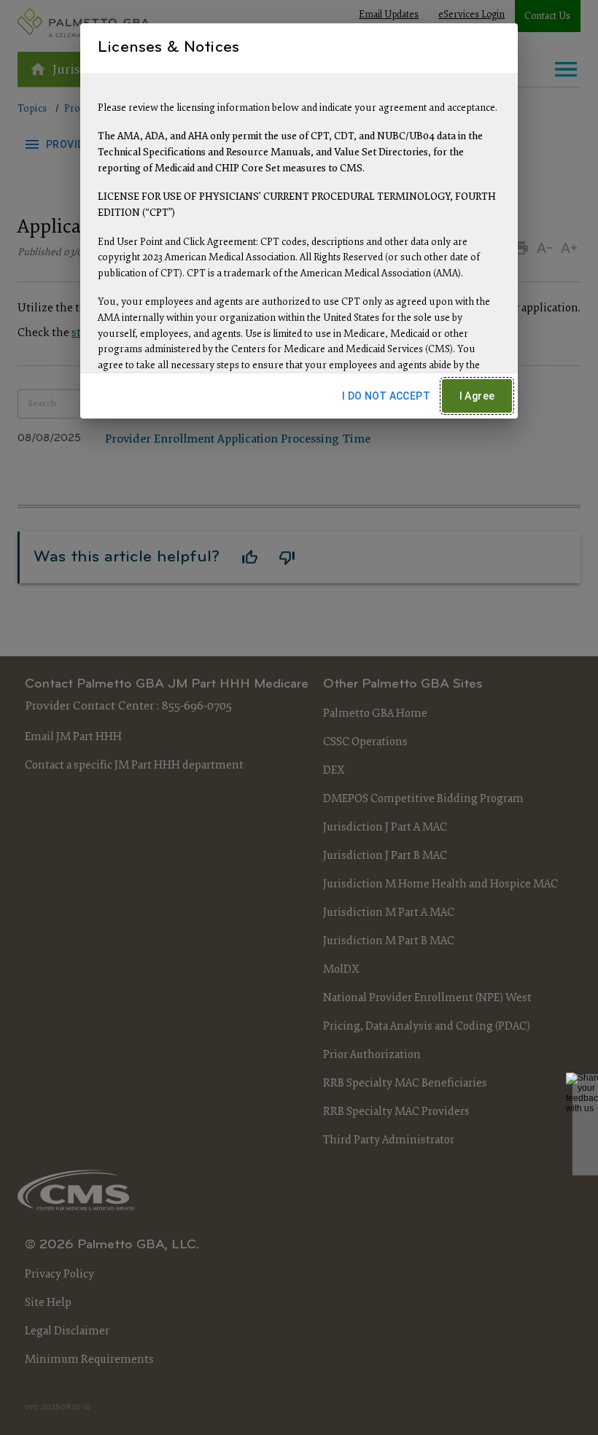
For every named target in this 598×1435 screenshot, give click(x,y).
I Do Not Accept (386, 396)
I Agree (477, 396)
